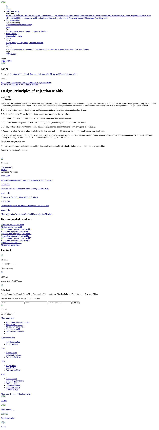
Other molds (89, 18)
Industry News (22, 43)
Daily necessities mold (107, 16)
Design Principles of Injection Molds (36, 82)
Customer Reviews (40, 31)
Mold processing (12, 11)
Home (8, 9)
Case (8, 27)
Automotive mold (72, 16)
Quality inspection (55, 49)
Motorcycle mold (123, 16)
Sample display (26, 25)
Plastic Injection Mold (68, 74)
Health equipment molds (27, 18)
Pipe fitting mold (101, 18)
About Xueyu (11, 49)
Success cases (11, 31)
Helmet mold (43, 18)
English (13, 54)
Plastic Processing (31, 74)
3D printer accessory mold (140, 16)
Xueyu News (11, 43)
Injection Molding (17, 74)
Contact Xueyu (83, 49)
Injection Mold (44, 74)
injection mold (6, 167)
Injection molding (13, 20)
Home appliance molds (89, 16)
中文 (8, 54)
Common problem (36, 43)
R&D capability (42, 49)
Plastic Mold (55, 74)
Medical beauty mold (33, 16)
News (8, 38)
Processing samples (76, 18)
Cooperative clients (24, 31)
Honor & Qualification (26, 49)
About (8, 45)
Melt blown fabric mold (15, 16)
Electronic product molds (58, 18)
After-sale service (70, 49)
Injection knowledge (14, 36)
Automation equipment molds (53, 16)
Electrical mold (12, 18)
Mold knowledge (12, 34)
